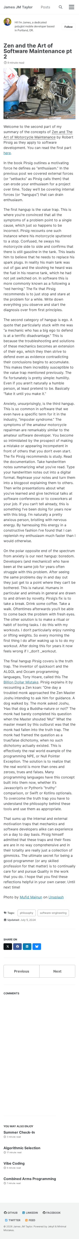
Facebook (53, 1212)
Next (57, 971)
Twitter (14, 1220)
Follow (69, 26)
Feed (31, 1220)
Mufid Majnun (31, 897)
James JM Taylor (18, 7)
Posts (45, 7)
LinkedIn (31, 1212)
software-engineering (53, 912)
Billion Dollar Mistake (21, 682)
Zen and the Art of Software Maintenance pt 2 (38, 51)
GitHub (12, 1212)
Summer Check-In (19, 1132)
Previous (21, 971)
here (7, 153)
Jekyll (51, 1226)
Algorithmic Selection (22, 1148)
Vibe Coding (14, 1163)
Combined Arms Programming (30, 1179)
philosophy (26, 912)
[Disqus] (39, 1052)
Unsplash (56, 897)
